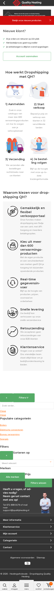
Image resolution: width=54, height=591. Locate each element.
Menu (26, 589)
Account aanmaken (27, 56)
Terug (4, 3)
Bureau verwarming (10, 434)
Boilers (3, 425)
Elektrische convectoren (11, 429)
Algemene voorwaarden (22, 557)
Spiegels (4, 439)
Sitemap (41, 557)
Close (3, 411)
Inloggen (14, 589)
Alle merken (12, 476)
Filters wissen (38, 482)
